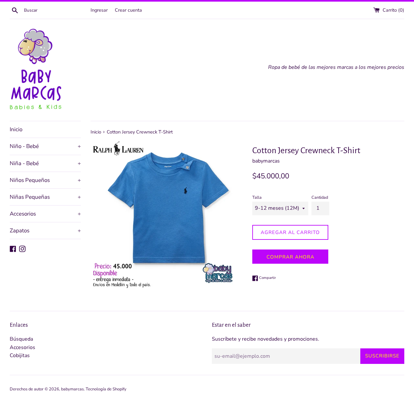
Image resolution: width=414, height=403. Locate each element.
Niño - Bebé (45, 146)
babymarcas (72, 389)
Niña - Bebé (45, 163)
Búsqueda (21, 339)
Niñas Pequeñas (45, 197)
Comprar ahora (290, 257)
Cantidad (319, 197)
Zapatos (45, 230)
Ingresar (99, 10)
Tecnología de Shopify (106, 389)
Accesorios (45, 213)
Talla (257, 197)
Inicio (16, 129)
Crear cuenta (128, 10)
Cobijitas (20, 355)
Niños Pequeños (45, 180)
